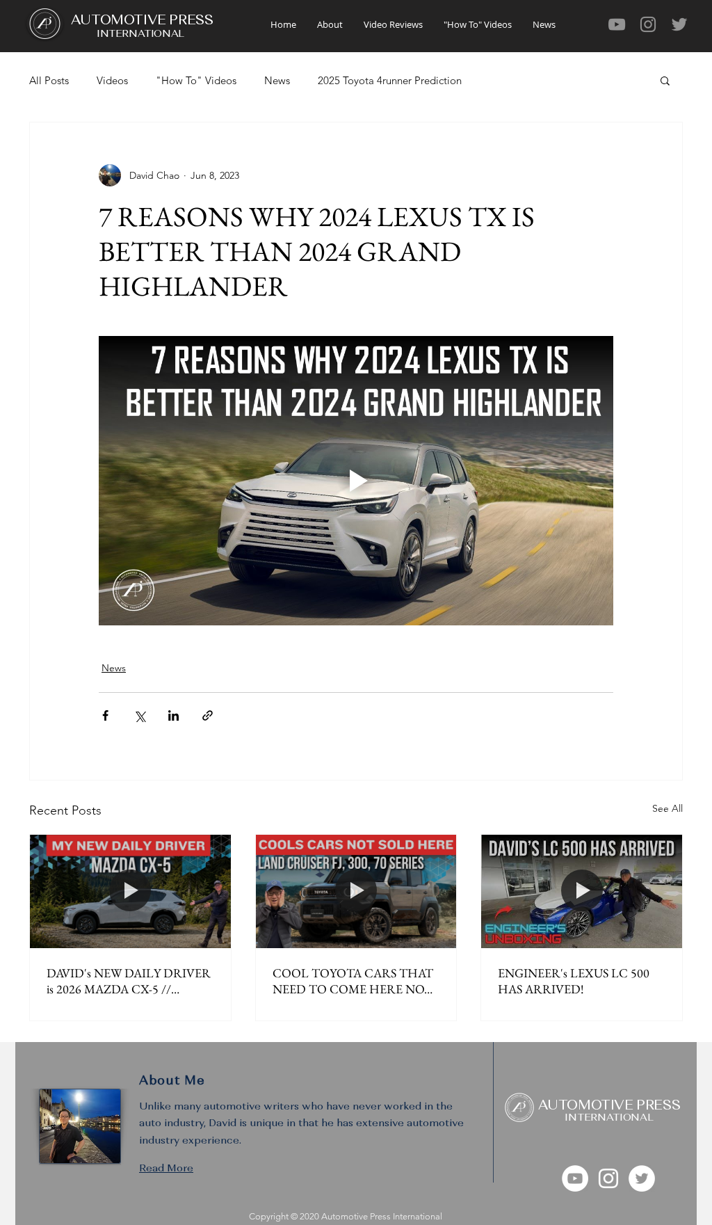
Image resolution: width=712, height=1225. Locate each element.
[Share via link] (207, 715)
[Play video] (356, 480)
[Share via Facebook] (105, 715)
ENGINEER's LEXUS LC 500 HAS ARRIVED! (573, 981)
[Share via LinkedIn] (173, 715)
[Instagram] (648, 24)
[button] (665, 80)
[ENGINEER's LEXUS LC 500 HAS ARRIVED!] (581, 891)
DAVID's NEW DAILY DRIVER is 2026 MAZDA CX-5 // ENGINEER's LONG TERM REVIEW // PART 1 (129, 981)
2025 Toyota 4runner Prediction (390, 80)
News (277, 80)
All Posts (49, 80)
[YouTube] (616, 24)
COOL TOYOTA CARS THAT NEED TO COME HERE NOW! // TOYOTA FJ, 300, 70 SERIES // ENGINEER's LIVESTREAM (356, 981)
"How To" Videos (196, 80)
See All (667, 808)
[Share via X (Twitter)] (139, 715)
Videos (112, 80)
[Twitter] (679, 24)
